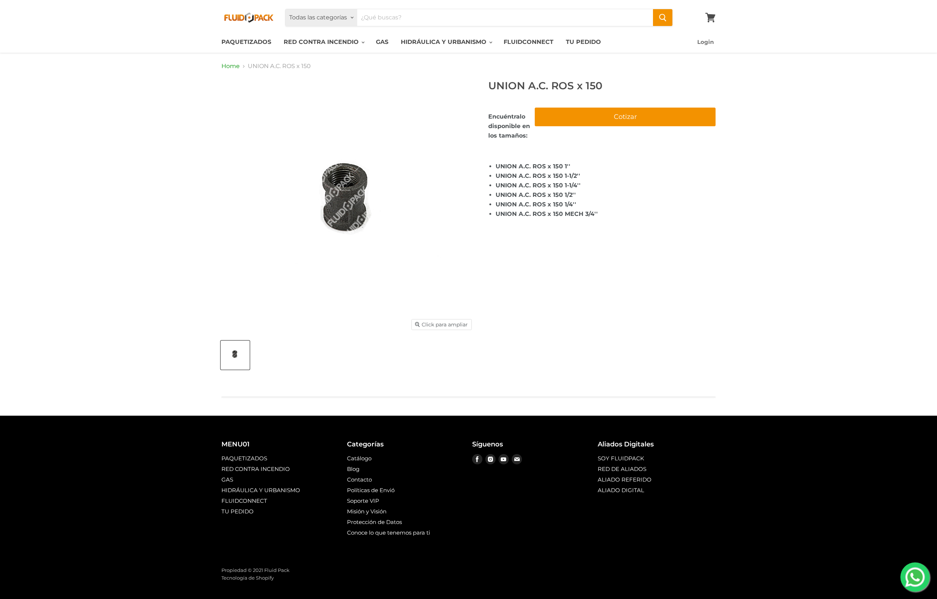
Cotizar (625, 117)
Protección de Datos (374, 521)
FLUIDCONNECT (528, 41)
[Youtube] (504, 459)
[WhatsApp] (915, 577)
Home (230, 66)
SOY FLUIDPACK (621, 458)
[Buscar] (662, 17)
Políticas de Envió (371, 490)
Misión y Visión (367, 511)
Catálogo (359, 458)
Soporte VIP (363, 500)
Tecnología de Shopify (247, 578)
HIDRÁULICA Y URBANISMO (444, 41)
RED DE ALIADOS (622, 468)
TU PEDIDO (583, 41)
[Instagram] (490, 459)
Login (705, 41)
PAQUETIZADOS (246, 41)
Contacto (359, 479)
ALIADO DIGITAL (621, 490)
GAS (382, 41)
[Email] (517, 459)
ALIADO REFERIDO (625, 479)
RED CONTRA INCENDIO (322, 41)
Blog (353, 468)
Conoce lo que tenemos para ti (388, 532)
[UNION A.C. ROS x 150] (235, 355)
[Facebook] (477, 459)
